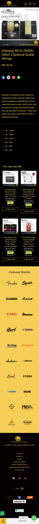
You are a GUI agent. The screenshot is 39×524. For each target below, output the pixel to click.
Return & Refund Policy (19, 464)
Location (19, 459)
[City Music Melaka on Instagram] (19, 479)
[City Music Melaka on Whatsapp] (25, 479)
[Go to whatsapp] (34, 517)
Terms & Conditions (19, 462)
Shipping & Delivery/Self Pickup (19, 467)
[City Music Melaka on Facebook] (13, 479)
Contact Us (19, 456)
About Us (20, 453)
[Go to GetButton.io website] (34, 522)
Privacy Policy (19, 470)
